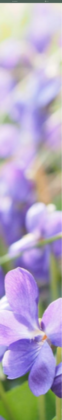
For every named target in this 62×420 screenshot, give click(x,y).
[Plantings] (21, 1)
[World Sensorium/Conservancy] (46, 1)
